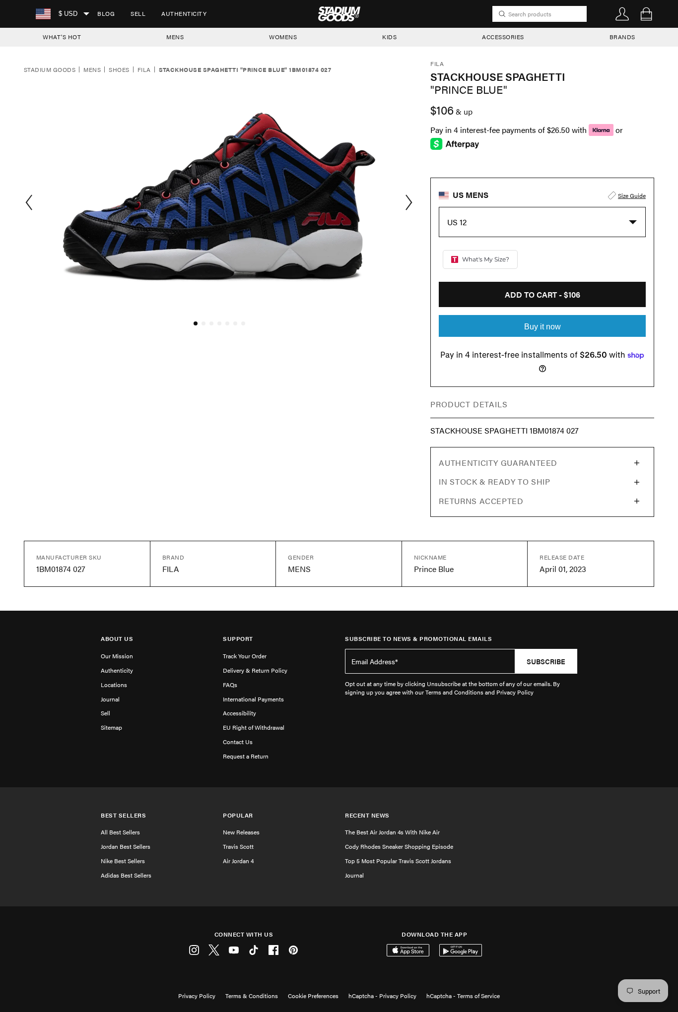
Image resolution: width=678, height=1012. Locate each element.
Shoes (119, 69)
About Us (117, 638)
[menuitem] (106, 13)
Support (238, 638)
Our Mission (117, 655)
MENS (175, 36)
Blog (106, 13)
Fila (144, 69)
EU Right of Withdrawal (253, 727)
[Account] (622, 14)
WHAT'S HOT (62, 36)
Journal (110, 699)
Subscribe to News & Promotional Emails (418, 638)
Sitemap (111, 727)
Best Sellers (123, 815)
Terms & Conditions (251, 995)
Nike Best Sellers (123, 860)
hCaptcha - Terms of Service (463, 995)
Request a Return (246, 756)
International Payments (253, 699)
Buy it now (542, 326)
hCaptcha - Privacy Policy (382, 995)
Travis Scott (238, 846)
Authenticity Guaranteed (498, 462)
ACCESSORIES (503, 36)
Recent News (367, 815)
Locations (114, 684)
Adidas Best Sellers (126, 875)
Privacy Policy (196, 995)
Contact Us (238, 741)
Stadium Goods (49, 69)
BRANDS (622, 36)
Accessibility (239, 712)
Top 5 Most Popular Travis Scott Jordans (398, 860)
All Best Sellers (120, 831)
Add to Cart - (542, 294)
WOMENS (283, 36)
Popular (238, 815)
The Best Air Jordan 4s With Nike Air (392, 831)
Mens (92, 69)
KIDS (389, 36)
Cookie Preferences (313, 995)
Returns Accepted (481, 500)
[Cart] (646, 14)
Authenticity (183, 13)
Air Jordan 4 (238, 860)
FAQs (230, 684)
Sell (138, 13)
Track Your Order (245, 655)
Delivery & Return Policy (255, 670)
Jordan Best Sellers (125, 846)
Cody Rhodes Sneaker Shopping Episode (399, 846)
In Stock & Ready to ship (494, 481)
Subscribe (546, 661)
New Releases (241, 831)
